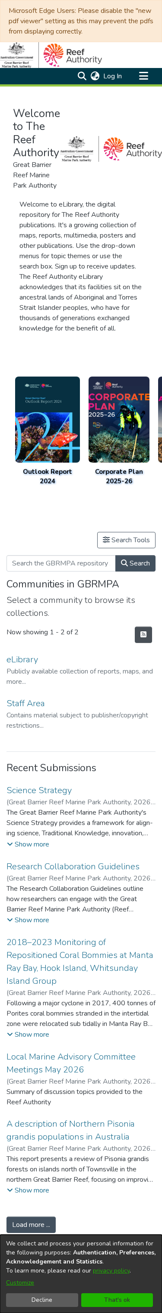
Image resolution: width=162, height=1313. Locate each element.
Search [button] (139, 563)
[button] (81, 76)
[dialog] (81, 1274)
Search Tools (130, 540)
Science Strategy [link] (39, 790)
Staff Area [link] (25, 703)
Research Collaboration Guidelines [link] (73, 866)
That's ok (117, 1300)
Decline (42, 1300)
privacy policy (111, 1271)
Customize (20, 1283)
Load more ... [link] (31, 1225)
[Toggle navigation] (143, 76)
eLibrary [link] (22, 659)
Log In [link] (113, 76)
